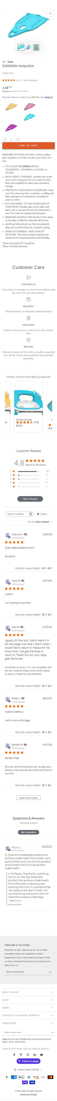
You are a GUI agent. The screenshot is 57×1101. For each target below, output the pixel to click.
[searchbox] (16, 513)
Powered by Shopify (28, 1095)
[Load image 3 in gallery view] (36, 47)
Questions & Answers (28, 818)
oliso (24, 1091)
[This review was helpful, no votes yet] (43, 568)
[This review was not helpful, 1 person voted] (49, 732)
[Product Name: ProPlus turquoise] (28, 407)
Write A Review (30, 498)
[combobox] (40, 521)
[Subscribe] (50, 972)
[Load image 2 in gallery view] (28, 47)
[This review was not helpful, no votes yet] (49, 568)
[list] (28, 318)
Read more (15, 900)
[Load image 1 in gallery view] (21, 47)
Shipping (5, 91)
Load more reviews (28, 797)
